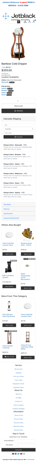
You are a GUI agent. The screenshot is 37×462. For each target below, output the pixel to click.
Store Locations (19, 405)
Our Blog (18, 398)
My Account (18, 369)
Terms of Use (18, 415)
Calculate (19, 137)
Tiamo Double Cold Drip (7, 347)
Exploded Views (18, 387)
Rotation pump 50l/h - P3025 (26, 244)
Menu (25, 22)
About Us (19, 394)
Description (7, 204)
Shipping (18, 373)
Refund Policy (18, 430)
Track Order (18, 380)
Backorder (18, 106)
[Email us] (13, 454)
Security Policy (18, 422)
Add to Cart (9, 254)
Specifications (8, 213)
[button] (18, 111)
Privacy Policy (18, 419)
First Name (9, 445)
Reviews (6, 218)
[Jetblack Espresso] (18, 16)
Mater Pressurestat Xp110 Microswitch (25, 276)
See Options (9, 286)
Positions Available (18, 409)
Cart (34, 22)
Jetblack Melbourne (10, 2)
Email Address (9, 440)
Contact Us (18, 401)
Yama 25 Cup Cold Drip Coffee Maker (27, 347)
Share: (4, 67)
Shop (29, 22)
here (12, 149)
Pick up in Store (18, 376)
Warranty (6, 209)
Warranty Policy (19, 426)
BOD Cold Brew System (8, 276)
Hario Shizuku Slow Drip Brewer (8, 315)
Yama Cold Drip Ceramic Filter (8, 244)
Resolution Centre (18, 384)
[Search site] (18, 21)
